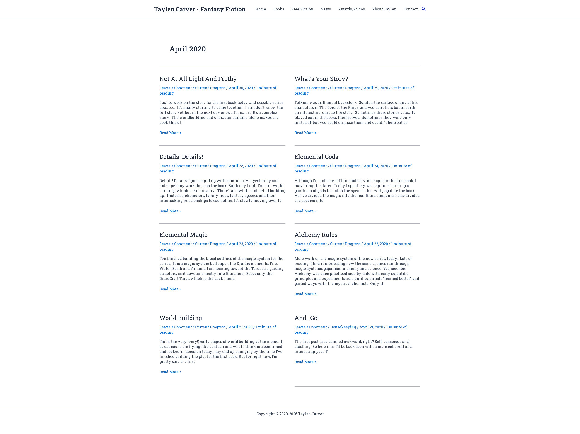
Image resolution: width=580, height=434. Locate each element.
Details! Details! (181, 156)
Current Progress (210, 87)
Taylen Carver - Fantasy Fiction (200, 9)
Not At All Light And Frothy (198, 78)
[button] (423, 9)
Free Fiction (302, 9)
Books (278, 9)
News (326, 9)
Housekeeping (343, 327)
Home (260, 9)
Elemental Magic (184, 234)
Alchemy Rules (316, 234)
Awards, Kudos (351, 9)
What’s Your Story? (321, 78)
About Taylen (384, 9)
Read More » (170, 132)
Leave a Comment (176, 87)
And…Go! (307, 318)
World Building (181, 318)
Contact (411, 9)
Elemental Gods (316, 156)
